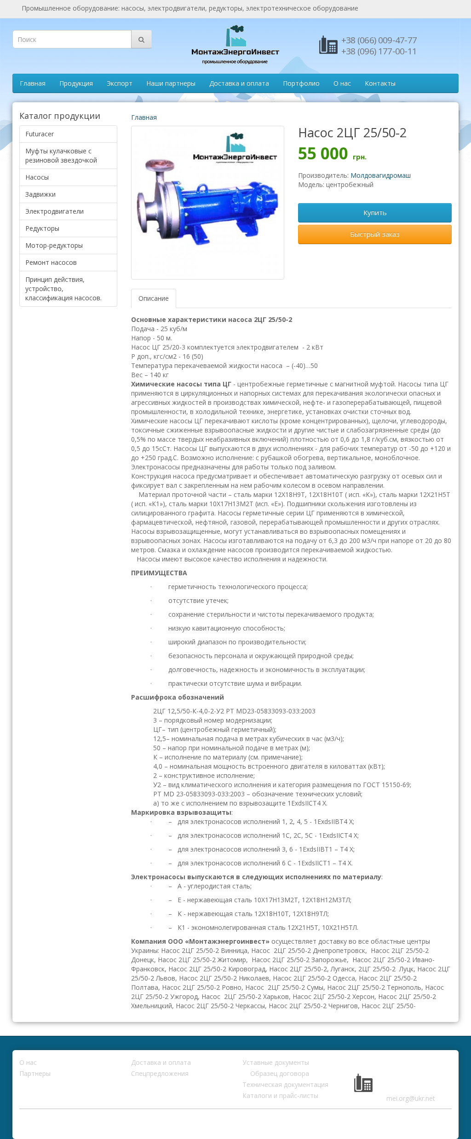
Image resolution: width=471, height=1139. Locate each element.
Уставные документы (275, 1062)
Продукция (76, 83)
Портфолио (301, 83)
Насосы (37, 177)
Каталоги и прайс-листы (280, 1095)
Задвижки (40, 194)
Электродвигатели (54, 211)
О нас (342, 83)
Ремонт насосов (51, 262)
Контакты (380, 83)
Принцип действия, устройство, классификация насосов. (63, 288)
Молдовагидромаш (380, 175)
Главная (33, 83)
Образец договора (279, 1073)
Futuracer (39, 133)
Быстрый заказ (375, 234)
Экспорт (119, 83)
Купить (375, 212)
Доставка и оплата (239, 83)
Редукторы (42, 228)
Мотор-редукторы (54, 245)
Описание (153, 298)
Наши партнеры (170, 83)
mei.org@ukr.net (410, 1098)
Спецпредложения (160, 1073)
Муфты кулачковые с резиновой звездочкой (61, 155)
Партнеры (35, 1073)
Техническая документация (285, 1084)
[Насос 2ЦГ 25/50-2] (208, 203)
